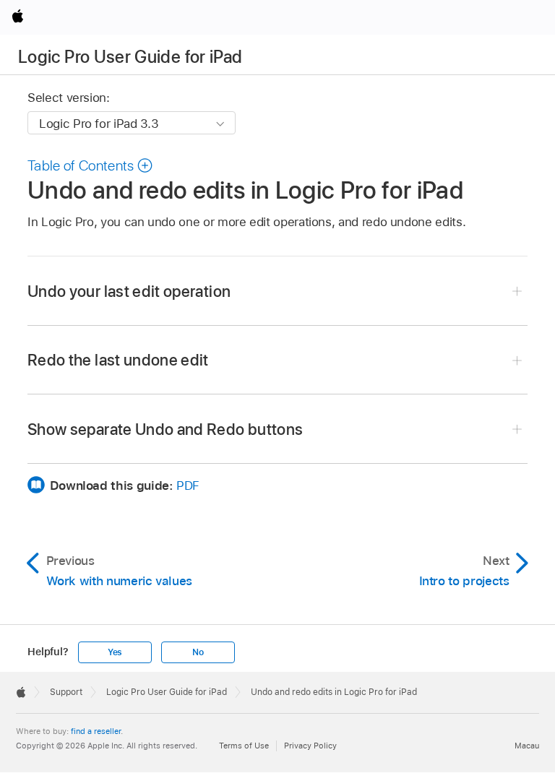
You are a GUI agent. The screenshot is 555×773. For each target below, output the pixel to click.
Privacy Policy (310, 745)
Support (66, 692)
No (198, 652)
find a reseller (96, 731)
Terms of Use (244, 745)
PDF (187, 485)
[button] (90, 165)
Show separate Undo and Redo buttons (165, 429)
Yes (115, 652)
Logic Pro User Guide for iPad (130, 56)
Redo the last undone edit (118, 359)
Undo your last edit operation (129, 291)
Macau (527, 745)
